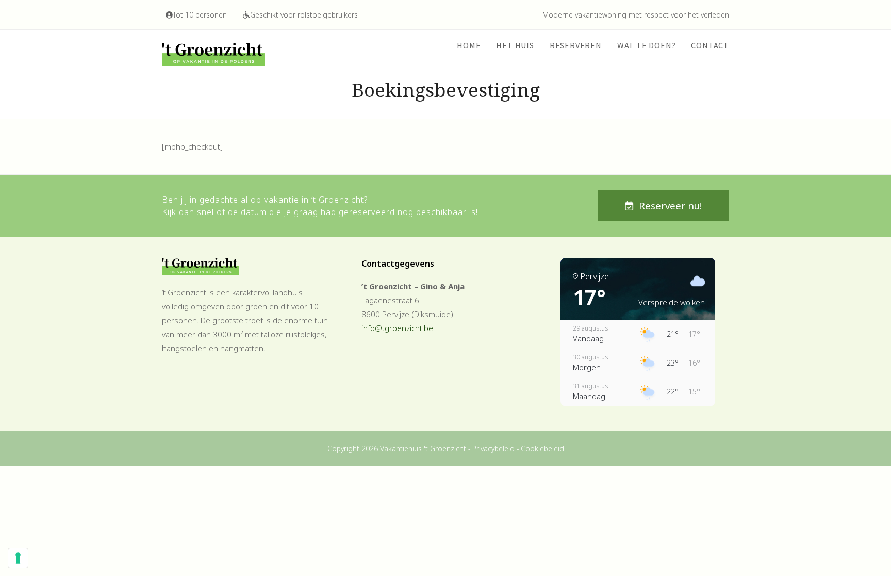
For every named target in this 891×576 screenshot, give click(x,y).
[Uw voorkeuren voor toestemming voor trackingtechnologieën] (18, 558)
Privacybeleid (493, 448)
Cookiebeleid (542, 448)
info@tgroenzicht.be (397, 328)
